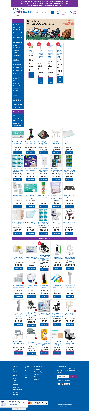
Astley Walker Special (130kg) (69, 223)
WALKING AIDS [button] (17, 104)
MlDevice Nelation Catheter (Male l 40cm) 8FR (59, 54)
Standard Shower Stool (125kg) (56, 142)
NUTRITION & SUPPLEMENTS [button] (17, 89)
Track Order (15, 374)
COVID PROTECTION (17, 60)
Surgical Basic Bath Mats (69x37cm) (70, 286)
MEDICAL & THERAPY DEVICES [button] (16, 78)
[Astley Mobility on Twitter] (62, 384)
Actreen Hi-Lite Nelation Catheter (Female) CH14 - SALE (40, 55)
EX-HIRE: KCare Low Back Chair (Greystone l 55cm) (31, 342)
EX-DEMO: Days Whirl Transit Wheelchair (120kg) (31, 314)
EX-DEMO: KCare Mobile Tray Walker (70, 314)
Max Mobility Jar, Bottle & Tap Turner (57, 286)
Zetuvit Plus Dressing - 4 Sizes (18, 196)
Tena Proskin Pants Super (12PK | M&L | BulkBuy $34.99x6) (43, 224)
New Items (16, 387)
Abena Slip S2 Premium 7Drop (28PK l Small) (18, 258)
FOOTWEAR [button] (16, 70)
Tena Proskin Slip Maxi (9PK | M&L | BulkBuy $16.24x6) (18, 170)
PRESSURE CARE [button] (16, 95)
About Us (26, 371)
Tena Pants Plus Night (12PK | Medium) (31, 169)
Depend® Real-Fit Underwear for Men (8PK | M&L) (56, 170)
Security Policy (36, 380)
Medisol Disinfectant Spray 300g (43, 196)
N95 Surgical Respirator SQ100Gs (56, 223)
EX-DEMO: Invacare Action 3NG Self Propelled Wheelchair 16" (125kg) (44, 257)
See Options (30, 153)
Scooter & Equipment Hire (17, 119)
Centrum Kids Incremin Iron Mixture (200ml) (44, 343)
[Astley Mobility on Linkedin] (68, 384)
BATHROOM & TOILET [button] (17, 38)
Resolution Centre (16, 379)
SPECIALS (16, 24)
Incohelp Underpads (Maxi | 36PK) (69, 142)
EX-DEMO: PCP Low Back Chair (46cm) (18, 342)
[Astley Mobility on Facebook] (58, 384)
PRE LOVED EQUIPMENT (17, 28)
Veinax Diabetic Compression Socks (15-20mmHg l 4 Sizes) (57, 259)
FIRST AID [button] (16, 67)
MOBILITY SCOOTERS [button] (16, 84)
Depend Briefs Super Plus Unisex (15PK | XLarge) (30, 197)
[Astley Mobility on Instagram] (65, 384)
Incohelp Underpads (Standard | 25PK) (30, 223)
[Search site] (52, 12)
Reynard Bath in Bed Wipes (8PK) (17, 142)
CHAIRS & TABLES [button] (16, 51)
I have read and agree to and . (65, 379)
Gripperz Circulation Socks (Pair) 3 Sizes (30, 142)
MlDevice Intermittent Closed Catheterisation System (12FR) (50, 55)
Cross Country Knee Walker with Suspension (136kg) (57, 315)
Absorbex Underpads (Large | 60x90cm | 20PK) (18, 224)
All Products (15, 383)
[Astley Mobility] (22, 10)
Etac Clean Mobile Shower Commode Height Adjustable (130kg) (70, 259)
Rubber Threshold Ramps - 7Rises (69, 196)
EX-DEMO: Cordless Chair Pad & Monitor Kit (18, 287)
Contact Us (27, 380)
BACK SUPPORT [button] (16, 33)
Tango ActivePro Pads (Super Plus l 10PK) (44, 314)
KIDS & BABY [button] (17, 74)
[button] (62, 12)
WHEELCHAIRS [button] (17, 107)
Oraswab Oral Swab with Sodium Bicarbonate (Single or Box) (56, 198)
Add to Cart (31, 74)
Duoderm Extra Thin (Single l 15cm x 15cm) (57, 343)
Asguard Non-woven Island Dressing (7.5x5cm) (31, 258)
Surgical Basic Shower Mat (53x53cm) (18, 315)
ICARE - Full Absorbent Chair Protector (70, 343)
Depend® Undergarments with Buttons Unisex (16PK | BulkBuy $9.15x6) (69, 171)
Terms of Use (38, 369)
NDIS (14, 115)
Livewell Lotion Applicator (44, 286)
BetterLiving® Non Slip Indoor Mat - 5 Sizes (43, 143)
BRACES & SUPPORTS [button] (16, 46)
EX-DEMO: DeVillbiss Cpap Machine (31, 286)
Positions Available (15, 393)
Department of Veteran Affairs (17, 124)
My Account (15, 370)
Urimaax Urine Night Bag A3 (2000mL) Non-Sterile (43, 170)
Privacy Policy (38, 372)
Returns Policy (36, 375)
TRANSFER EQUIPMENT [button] (17, 100)
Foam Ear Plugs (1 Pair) (31, 52)
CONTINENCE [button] (17, 56)
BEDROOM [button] (16, 42)
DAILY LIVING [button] (17, 64)
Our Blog (26, 376)
